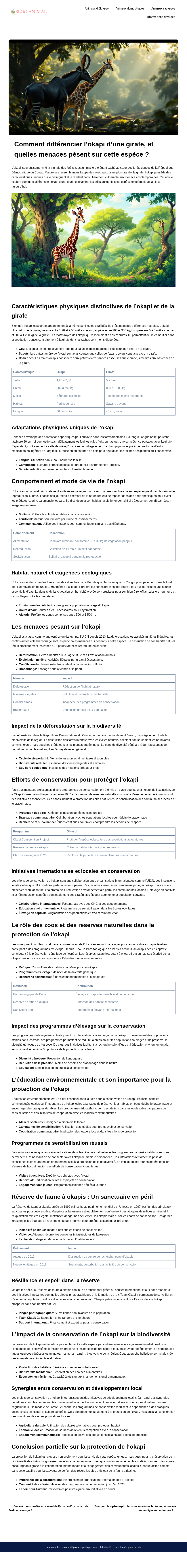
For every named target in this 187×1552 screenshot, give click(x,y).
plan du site (134, 1547)
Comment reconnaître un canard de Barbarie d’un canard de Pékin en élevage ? (48, 1508)
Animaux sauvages (163, 8)
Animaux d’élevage (97, 8)
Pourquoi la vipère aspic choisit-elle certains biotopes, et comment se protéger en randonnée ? (136, 1508)
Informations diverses (160, 17)
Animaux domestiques (130, 8)
